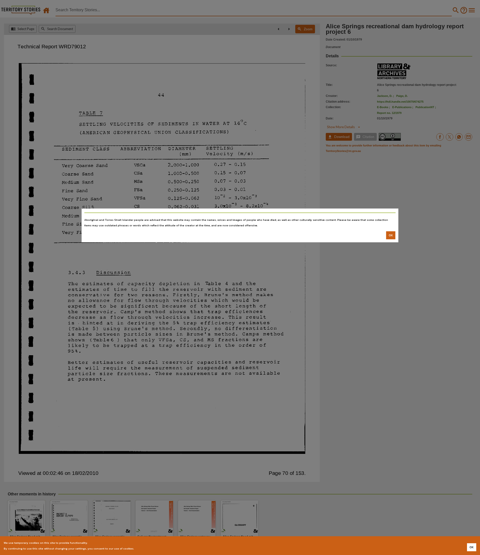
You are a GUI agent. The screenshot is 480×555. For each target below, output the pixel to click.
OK (391, 235)
